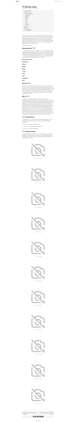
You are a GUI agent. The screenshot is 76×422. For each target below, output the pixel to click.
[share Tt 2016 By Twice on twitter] (33, 417)
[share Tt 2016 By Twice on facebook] (39, 417)
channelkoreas (39, 420)
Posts (26, 5)
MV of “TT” (26, 27)
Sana (26, 22)
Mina (26, 25)
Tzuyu (26, 20)
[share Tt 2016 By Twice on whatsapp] (41, 417)
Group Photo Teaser (29, 13)
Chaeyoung (27, 15)
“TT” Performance (27, 29)
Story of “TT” (26, 26)
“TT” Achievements (28, 30)
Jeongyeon (27, 24)
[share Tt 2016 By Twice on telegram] (42, 417)
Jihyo (26, 21)
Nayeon (26, 17)
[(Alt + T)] (19, 1)
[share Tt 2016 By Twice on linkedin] (35, 417)
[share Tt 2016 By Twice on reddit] (37, 417)
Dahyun (26, 16)
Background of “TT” (28, 12)
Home (17, 1)
